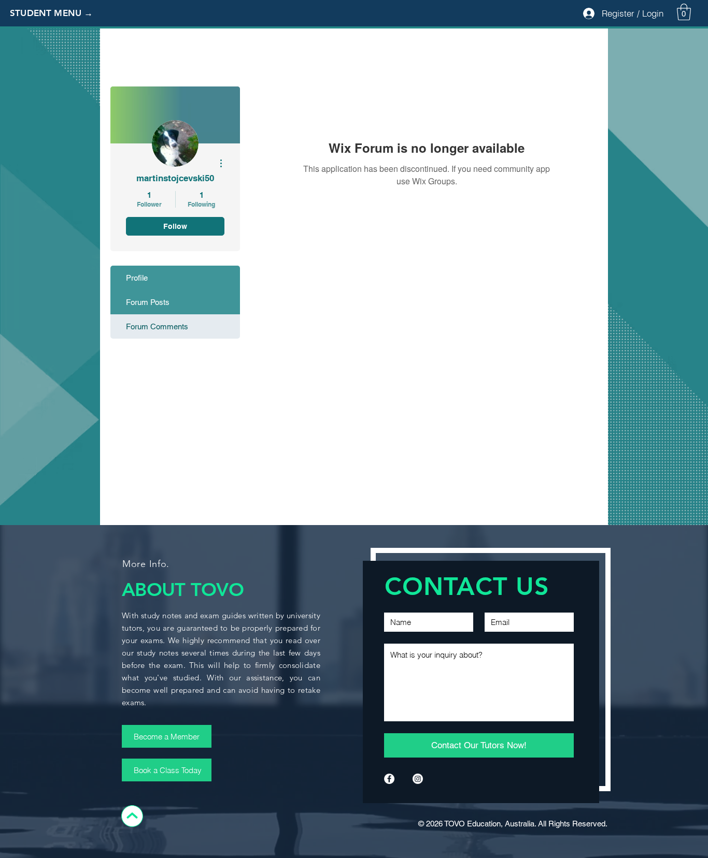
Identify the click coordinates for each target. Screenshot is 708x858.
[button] (59, 13)
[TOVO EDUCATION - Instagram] (418, 779)
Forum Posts (147, 302)
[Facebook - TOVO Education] (389, 779)
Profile (137, 277)
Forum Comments (157, 326)
